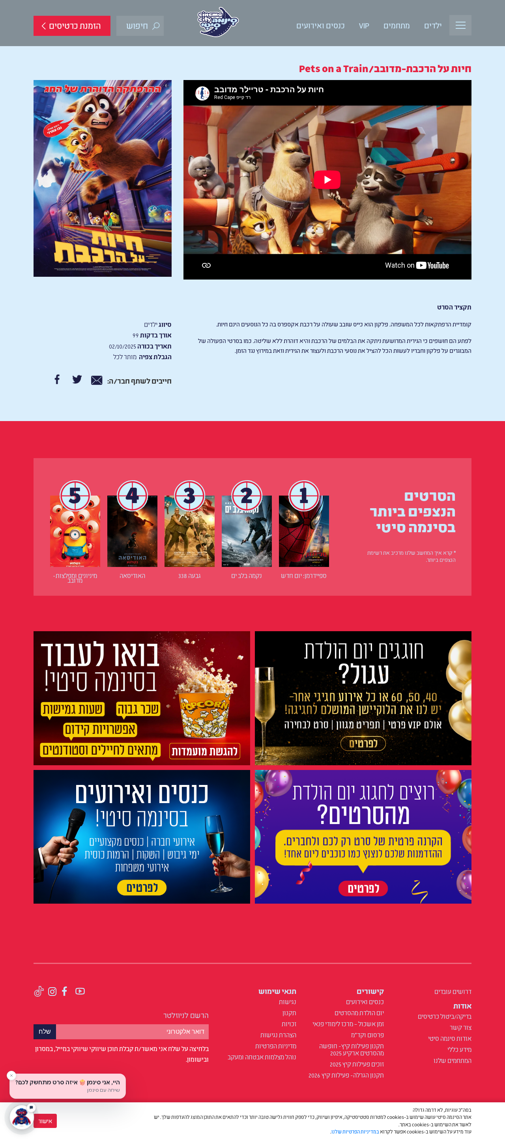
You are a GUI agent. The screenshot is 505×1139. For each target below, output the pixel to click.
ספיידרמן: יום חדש (304, 575)
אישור (45, 1120)
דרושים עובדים (452, 991)
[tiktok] (39, 992)
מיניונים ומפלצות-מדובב (75, 577)
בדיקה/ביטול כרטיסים (444, 1016)
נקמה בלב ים (246, 575)
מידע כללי (459, 1049)
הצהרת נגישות (278, 1034)
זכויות (289, 1023)
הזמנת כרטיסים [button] (75, 25)
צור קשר (460, 1027)
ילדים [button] (433, 25)
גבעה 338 (189, 575)
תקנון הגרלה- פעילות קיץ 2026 (346, 1074)
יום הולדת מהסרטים (359, 1012)
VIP (364, 25)
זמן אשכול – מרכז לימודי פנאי (348, 1023)
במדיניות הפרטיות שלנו (355, 1131)
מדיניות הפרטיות (275, 1045)
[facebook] (65, 992)
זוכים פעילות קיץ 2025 (357, 1063)
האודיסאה (132, 575)
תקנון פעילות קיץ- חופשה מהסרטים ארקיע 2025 (351, 1049)
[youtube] (80, 992)
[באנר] (363, 699)
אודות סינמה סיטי (449, 1038)
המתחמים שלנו (452, 1060)
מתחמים (396, 25)
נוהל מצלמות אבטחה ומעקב (262, 1056)
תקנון (289, 1012)
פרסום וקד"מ (367, 1034)
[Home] (218, 22)
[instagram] (53, 992)
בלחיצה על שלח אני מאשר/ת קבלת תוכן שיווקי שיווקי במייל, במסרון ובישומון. (122, 1053)
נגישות (287, 1001)
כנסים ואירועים (320, 25)
